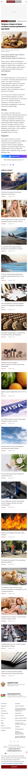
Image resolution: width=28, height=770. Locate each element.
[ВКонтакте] (4, 165)
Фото (2, 720)
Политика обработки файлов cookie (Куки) (20, 737)
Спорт (2, 715)
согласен (14, 767)
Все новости (4, 703)
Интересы (3, 730)
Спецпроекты (18, 713)
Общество (3, 706)
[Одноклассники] (7, 165)
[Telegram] (10, 165)
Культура (3, 718)
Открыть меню (2, 2)
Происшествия (4, 713)
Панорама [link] (3, 223)
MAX (23, 160)
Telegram (17, 741)
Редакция (17, 726)
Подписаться (15, 156)
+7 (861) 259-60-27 (14, 749)
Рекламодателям (19, 729)
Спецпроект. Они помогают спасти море (20, 723)
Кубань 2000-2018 (19, 715)
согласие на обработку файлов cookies (12, 763)
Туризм (2, 725)
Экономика (3, 710)
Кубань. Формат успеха (21, 718)
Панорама (4, 21)
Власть (2, 708)
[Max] (13, 165)
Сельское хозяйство (6, 728)
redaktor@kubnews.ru (14, 751)
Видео (2, 723)
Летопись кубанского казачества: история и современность (20, 709)
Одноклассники (14, 741)
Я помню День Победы (20, 720)
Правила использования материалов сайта (19, 732)
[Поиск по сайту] (26, 2)
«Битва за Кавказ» (19, 706)
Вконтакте (11, 741)
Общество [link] (3, 196)
